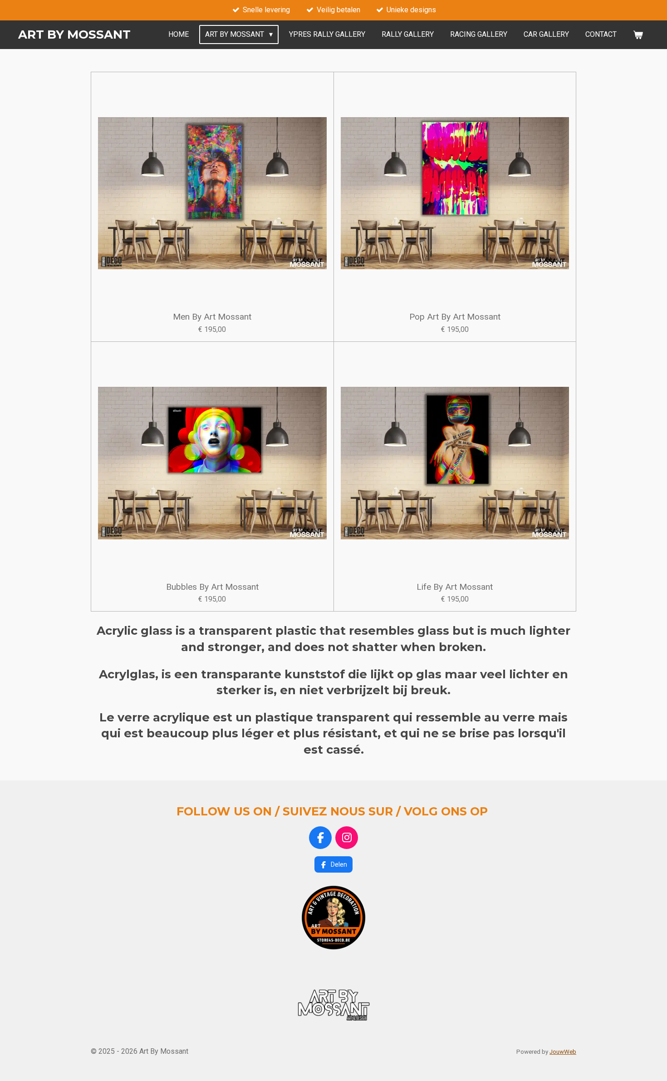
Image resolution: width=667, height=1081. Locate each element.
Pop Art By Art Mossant (454, 317)
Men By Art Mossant (212, 317)
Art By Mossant (74, 34)
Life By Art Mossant (455, 587)
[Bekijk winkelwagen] (638, 34)
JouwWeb (562, 1051)
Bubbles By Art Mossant (212, 587)
